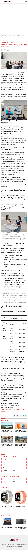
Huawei (5, 462)
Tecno (14, 467)
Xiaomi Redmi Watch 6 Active (21, 507)
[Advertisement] (14, 18)
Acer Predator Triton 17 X (7, 527)
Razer (14, 465)
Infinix (14, 462)
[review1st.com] (7, 1)
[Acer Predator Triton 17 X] (7, 521)
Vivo (23, 467)
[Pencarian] (26, 2)
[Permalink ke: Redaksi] (2, 49)
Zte (14, 470)
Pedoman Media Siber (21, 544)
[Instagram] (14, 540)
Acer (5, 479)
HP (14, 481)
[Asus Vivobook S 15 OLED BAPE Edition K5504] (21, 521)
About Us (4, 544)
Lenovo (22, 481)
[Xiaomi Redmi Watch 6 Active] (21, 497)
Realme (22, 465)
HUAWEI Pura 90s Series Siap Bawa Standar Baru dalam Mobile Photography (21, 432)
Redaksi (5, 49)
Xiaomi (5, 470)
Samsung (5, 467)
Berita (2, 40)
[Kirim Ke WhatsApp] (26, 416)
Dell (5, 481)
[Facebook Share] (14, 416)
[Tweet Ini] (17, 416)
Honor (22, 459)
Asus (14, 459)
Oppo (5, 465)
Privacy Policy (11, 544)
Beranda (3, 35)
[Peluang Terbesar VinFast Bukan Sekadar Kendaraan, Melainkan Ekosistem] (7, 425)
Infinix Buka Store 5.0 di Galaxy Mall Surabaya (6, 445)
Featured (6, 40)
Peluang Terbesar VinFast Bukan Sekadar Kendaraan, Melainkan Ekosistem (6, 432)
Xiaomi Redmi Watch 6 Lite (7, 507)
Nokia (22, 462)
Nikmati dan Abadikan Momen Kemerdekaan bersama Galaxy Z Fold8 (21, 446)
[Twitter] (11, 540)
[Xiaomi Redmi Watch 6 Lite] (7, 497)
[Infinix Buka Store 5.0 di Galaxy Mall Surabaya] (7, 439)
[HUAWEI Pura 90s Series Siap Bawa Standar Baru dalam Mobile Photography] (21, 425)
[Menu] (2, 1)
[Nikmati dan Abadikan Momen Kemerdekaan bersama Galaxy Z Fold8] (21, 439)
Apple (5, 459)
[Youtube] (17, 540)
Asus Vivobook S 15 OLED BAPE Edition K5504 (21, 528)
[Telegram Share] (23, 416)
